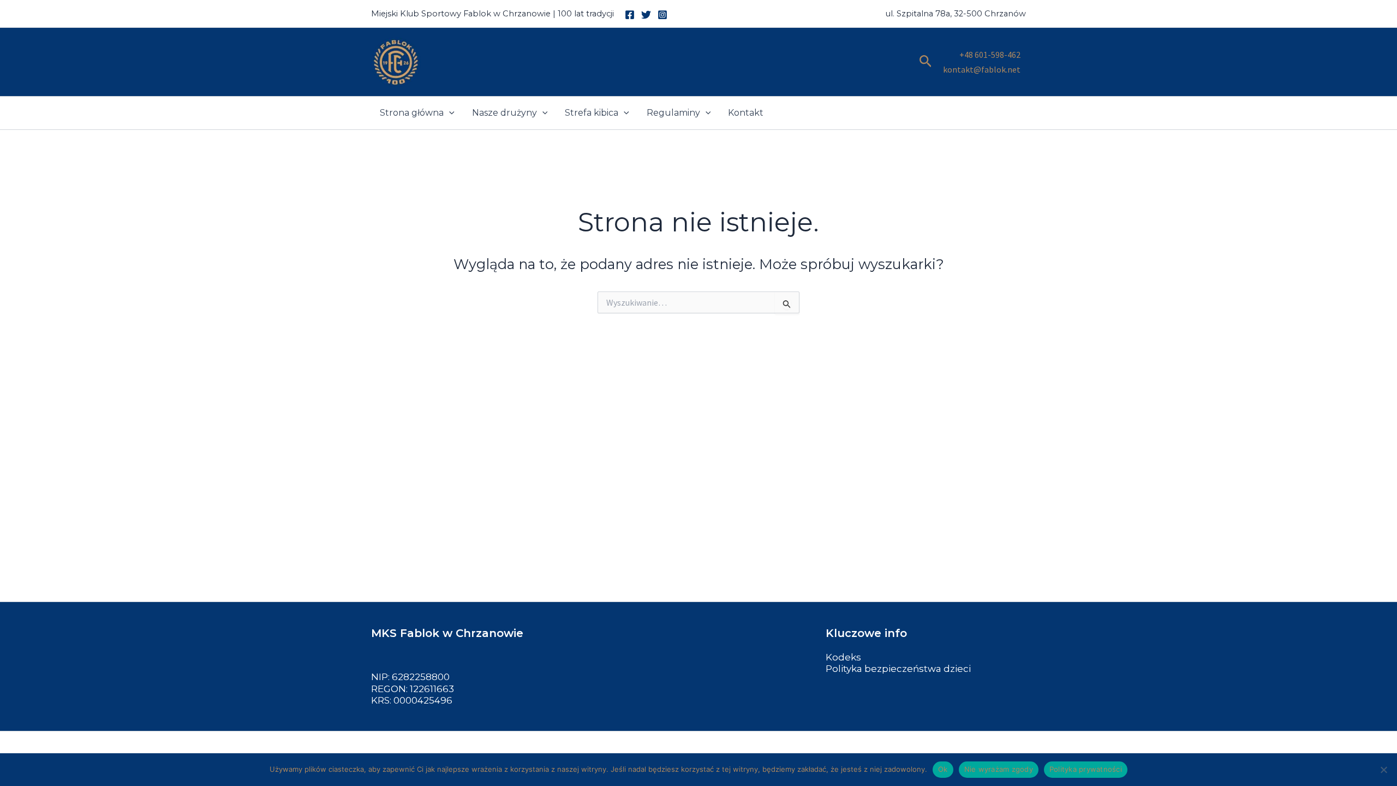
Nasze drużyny (504, 113)
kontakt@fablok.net (981, 69)
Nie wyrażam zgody (998, 769)
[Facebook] (630, 15)
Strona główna (412, 113)
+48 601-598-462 (989, 54)
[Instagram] (662, 15)
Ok (943, 769)
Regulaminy (673, 113)
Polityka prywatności (1085, 769)
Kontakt (745, 113)
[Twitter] (646, 15)
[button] (926, 62)
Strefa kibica (591, 113)
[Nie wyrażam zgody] (1383, 769)
